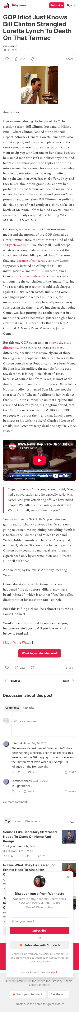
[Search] (72, 821)
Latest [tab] (17, 821)
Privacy (57, 981)
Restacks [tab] (28, 707)
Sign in (71, 5)
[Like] (7, 59)
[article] (39, 844)
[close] (68, 877)
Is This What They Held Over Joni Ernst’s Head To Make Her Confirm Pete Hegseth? (30, 869)
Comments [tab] (12, 707)
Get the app (58, 994)
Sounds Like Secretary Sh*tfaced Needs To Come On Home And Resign (30, 836)
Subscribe (57, 5)
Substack (20, 1004)
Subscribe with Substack (42, 945)
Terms (68, 981)
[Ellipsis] (74, 743)
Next (66, 681)
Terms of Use (60, 954)
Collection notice (39, 985)
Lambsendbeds (22, 781)
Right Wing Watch (18, 642)
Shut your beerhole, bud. (19, 846)
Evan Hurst (10, 46)
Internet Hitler (21, 743)
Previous (15, 681)
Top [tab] (7, 821)
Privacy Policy (41, 961)
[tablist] (19, 707)
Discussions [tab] (32, 821)
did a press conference (30, 276)
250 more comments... (17, 802)
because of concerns (30, 260)
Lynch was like (17, 245)
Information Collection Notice (51, 957)
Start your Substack (29, 994)
